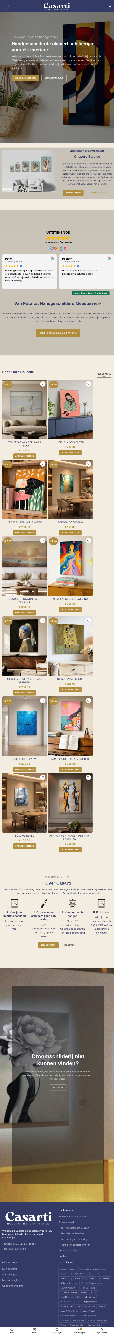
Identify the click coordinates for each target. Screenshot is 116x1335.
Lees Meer (69, 945)
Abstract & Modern (68, 1269)
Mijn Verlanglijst (11, 1280)
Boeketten (64, 1278)
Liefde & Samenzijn (68, 1292)
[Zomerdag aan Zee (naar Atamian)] (24, 409)
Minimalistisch (66, 1302)
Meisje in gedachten (70, 442)
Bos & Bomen (79, 1278)
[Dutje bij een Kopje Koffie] (24, 489)
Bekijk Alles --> (104, 375)
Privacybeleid (66, 1222)
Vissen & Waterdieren (97, 1320)
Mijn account (9, 1268)
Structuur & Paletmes (89, 1316)
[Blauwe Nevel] (24, 803)
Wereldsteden (94, 1325)
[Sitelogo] (57, 5)
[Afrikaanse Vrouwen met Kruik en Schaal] (70, 803)
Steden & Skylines (90, 1311)
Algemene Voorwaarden (72, 1216)
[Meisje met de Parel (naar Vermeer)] (24, 646)
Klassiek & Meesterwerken (92, 1283)
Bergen (63, 1274)
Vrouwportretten (77, 1325)
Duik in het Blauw (25, 758)
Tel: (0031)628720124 (15, 1249)
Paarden (102, 1306)
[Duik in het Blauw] (24, 726)
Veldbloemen (78, 1320)
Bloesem (95, 1274)
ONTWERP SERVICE (54, 78)
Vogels (63, 1325)
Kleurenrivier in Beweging (70, 598)
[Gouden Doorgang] (70, 489)
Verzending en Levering (74, 1239)
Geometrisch (104, 1278)
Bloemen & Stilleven (79, 1274)
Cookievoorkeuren (12, 1285)
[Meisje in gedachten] (70, 409)
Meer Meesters (66, 1297)
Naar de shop (73, 192)
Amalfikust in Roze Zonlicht (70, 758)
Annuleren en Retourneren (75, 1244)
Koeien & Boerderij (87, 1288)
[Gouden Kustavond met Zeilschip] (24, 566)
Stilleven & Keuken (68, 1316)
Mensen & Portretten (86, 1297)
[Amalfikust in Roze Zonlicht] (70, 726)
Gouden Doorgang (70, 522)
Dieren (91, 1278)
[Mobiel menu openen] (5, 6)
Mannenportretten (88, 1292)
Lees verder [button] (68, 284)
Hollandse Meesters (68, 1283)
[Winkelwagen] (110, 6)
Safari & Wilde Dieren (69, 1311)
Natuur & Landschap (86, 1306)
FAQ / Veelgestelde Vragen (73, 1227)
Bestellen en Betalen (72, 1233)
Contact (63, 1256)
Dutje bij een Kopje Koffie (24, 522)
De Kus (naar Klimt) (70, 678)
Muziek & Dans (66, 1306)
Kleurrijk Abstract (67, 1288)
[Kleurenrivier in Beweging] (70, 566)
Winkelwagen (9, 1274)
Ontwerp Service (98, 192)
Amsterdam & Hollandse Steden (93, 1269)
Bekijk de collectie (25, 78)
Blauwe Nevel (24, 835)
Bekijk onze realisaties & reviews (58, 332)
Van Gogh (64, 1320)
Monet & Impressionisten (87, 1302)
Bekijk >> (58, 1087)
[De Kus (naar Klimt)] (70, 646)
